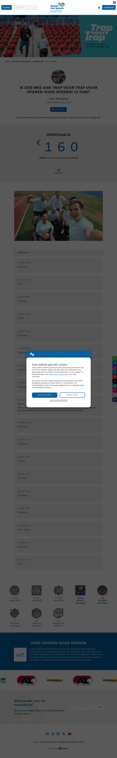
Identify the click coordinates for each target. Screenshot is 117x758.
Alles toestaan (44, 395)
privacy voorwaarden (60, 374)
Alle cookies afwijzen (58, 400)
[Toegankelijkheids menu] (114, 2)
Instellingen (72, 395)
